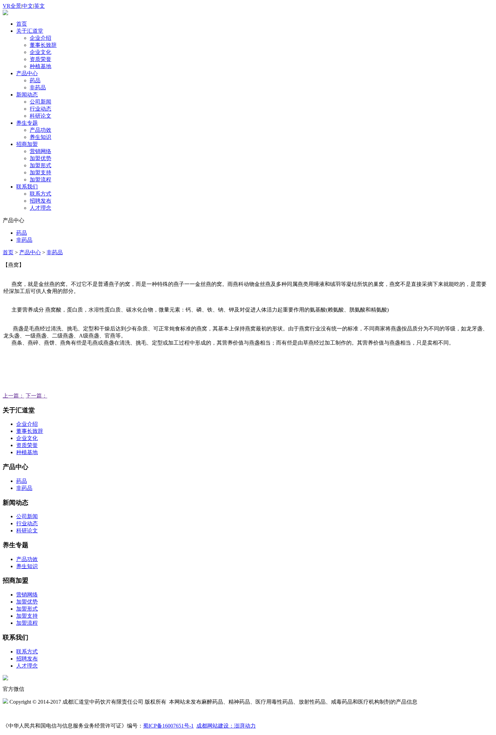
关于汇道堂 (29, 31)
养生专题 (27, 123)
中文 (27, 6)
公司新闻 (40, 102)
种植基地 (40, 66)
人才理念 (40, 208)
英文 (39, 6)
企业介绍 (40, 38)
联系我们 (27, 186)
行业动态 (40, 109)
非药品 (38, 87)
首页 (21, 24)
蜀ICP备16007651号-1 (168, 726)
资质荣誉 (40, 59)
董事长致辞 (43, 45)
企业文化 (40, 52)
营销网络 (40, 151)
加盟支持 (40, 172)
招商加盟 (27, 144)
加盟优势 (40, 158)
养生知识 (40, 137)
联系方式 (40, 194)
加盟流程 (40, 179)
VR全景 (12, 6)
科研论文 (40, 116)
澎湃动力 (245, 726)
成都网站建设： (215, 726)
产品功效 (40, 130)
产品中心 (27, 73)
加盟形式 (40, 165)
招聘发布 (40, 201)
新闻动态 (27, 94)
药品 (35, 80)
